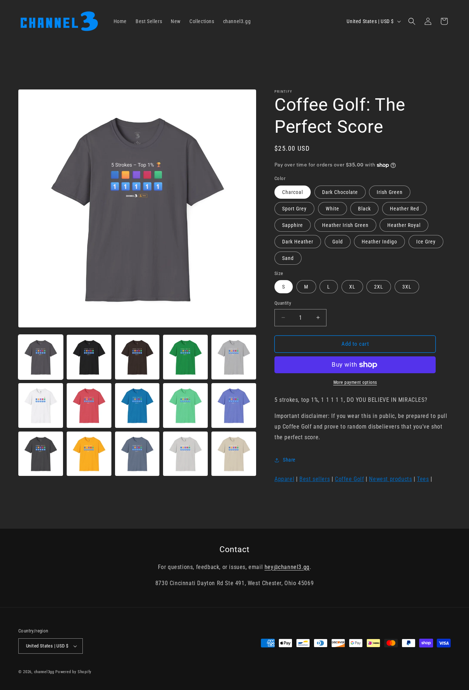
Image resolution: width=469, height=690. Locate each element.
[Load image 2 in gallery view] (89, 357)
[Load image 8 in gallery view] (137, 405)
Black (364, 209)
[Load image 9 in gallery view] (185, 405)
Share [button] (289, 460)
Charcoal (292, 192)
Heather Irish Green (345, 225)
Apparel (284, 479)
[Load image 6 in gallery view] (40, 405)
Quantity (282, 303)
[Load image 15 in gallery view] (233, 454)
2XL (378, 287)
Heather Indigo (379, 242)
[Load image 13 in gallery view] (137, 454)
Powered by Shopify (73, 671)
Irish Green (390, 192)
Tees (423, 479)
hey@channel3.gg (287, 567)
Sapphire (292, 225)
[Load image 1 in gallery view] (40, 357)
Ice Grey (426, 242)
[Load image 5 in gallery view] (233, 357)
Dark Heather (297, 242)
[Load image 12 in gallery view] (89, 454)
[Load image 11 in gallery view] (40, 454)
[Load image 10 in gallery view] (233, 405)
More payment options (355, 382)
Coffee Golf (349, 479)
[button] (412, 21)
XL (352, 287)
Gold (337, 242)
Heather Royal (404, 225)
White (332, 209)
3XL (406, 287)
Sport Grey (294, 209)
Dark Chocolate (340, 192)
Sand (288, 258)
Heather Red (404, 209)
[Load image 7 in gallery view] (89, 405)
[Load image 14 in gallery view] (185, 454)
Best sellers (314, 479)
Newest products (390, 479)
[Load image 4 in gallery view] (185, 357)
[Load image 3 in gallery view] (137, 357)
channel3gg (44, 671)
